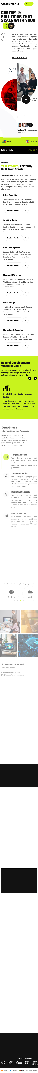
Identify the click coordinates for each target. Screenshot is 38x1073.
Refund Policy (10, 1062)
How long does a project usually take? (15, 730)
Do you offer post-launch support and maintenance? (15, 759)
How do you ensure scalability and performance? (13, 751)
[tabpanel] (19, 551)
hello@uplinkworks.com (19, 1055)
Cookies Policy (27, 1062)
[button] (35, 378)
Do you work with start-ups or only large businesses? (16, 723)
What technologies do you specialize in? (16, 737)
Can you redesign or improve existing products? (18, 743)
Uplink (26, 1058)
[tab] (20, 460)
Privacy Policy (3, 1062)
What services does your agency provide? (16, 684)
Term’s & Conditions (18, 1062)
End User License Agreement (35, 1063)
